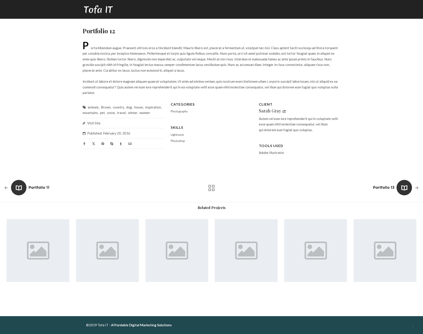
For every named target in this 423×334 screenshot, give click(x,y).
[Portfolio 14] (38, 250)
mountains (90, 113)
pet (102, 113)
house (138, 107)
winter (132, 113)
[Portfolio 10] (176, 250)
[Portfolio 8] (315, 250)
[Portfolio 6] (385, 250)
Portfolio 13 (383, 187)
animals (93, 107)
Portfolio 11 (39, 187)
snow (111, 113)
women (144, 113)
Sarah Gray (270, 111)
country (118, 107)
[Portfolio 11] (107, 250)
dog (129, 107)
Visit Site (93, 123)
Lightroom (177, 134)
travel (121, 113)
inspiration (153, 107)
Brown (106, 107)
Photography (179, 111)
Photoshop (178, 141)
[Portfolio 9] (246, 250)
